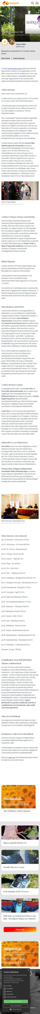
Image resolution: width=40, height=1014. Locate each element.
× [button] (28, 970)
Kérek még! (20, 929)
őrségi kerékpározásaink (15, 68)
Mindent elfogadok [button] (16, 1001)
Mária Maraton (19, 58)
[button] (16, 1009)
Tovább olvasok (15, 982)
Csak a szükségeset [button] (15, 1005)
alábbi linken (12, 757)
